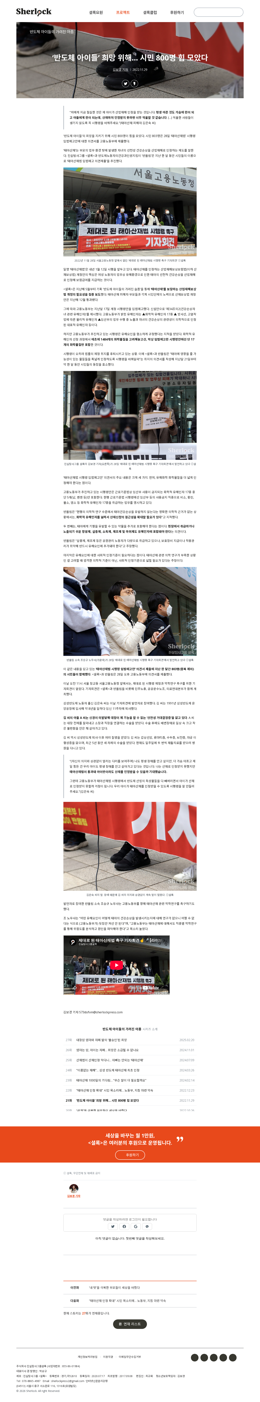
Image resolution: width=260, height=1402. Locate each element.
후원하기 (177, 12)
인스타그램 (204, 1357)
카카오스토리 (233, 1357)
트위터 (214, 1357)
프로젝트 (123, 12)
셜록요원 (96, 12)
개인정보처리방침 (87, 1357)
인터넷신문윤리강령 (97, 1381)
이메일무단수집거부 (130, 1357)
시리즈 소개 (150, 1029)
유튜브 (223, 1357)
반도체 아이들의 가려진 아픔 (52, 31)
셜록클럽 (150, 12)
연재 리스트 (132, 1324)
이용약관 (108, 1357)
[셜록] (34, 13)
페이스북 (195, 1357)
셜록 (44, 1357)
